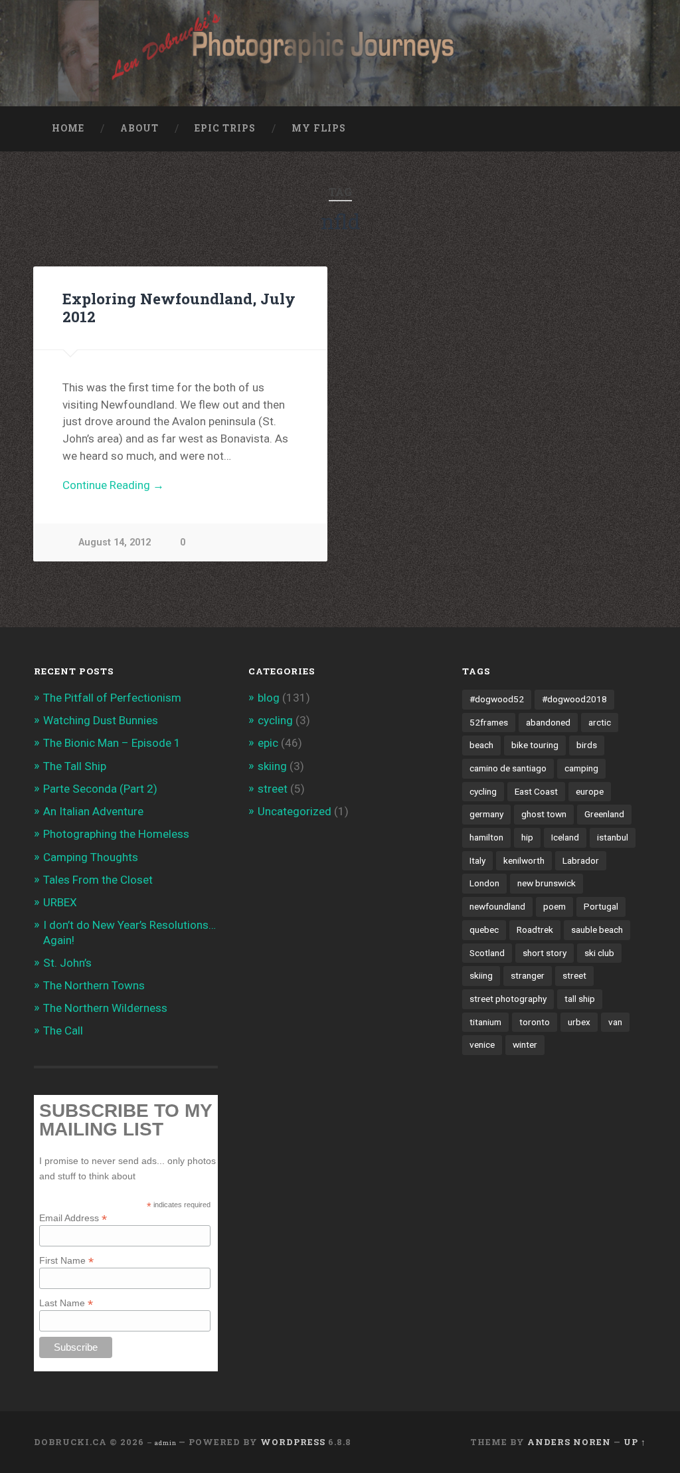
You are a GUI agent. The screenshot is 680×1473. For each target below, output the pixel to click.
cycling (275, 720)
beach (481, 744)
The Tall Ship (74, 766)
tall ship (579, 998)
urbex (579, 1022)
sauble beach (597, 929)
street (273, 788)
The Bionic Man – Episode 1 (112, 742)
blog (269, 697)
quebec (484, 929)
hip (527, 837)
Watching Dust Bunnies (100, 720)
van (615, 1022)
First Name (66, 1260)
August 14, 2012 (114, 542)
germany (486, 814)
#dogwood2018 (574, 699)
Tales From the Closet (98, 879)
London (484, 883)
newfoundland (497, 906)
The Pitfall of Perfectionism (112, 697)
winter (525, 1044)
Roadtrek (535, 929)
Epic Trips (225, 128)
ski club (599, 952)
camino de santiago (508, 768)
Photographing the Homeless (116, 833)
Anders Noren (569, 1441)
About (139, 128)
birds (586, 744)
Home (68, 128)
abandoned (548, 722)
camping (581, 768)
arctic (599, 722)
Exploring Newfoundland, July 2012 (179, 307)
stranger (528, 975)
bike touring (534, 744)
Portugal (601, 906)
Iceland (565, 837)
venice (482, 1044)
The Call (63, 1030)
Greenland (604, 814)
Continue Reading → (113, 485)
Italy (477, 860)
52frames (488, 722)
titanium (485, 1022)
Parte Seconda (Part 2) (100, 788)
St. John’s (67, 962)
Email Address (73, 1217)
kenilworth (524, 860)
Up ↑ (635, 1441)
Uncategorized (294, 811)
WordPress (292, 1441)
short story (544, 952)
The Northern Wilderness (105, 1008)
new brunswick (546, 883)
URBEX (60, 902)
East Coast (536, 791)
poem (554, 906)
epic (268, 742)
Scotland (487, 952)
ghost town (543, 814)
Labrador (580, 860)
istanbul (612, 837)
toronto (534, 1022)
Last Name (66, 1302)
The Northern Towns (94, 985)
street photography (508, 998)
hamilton (486, 837)
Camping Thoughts (90, 857)
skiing (272, 766)
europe (590, 791)
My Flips (319, 128)
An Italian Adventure (93, 811)
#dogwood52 (496, 699)
